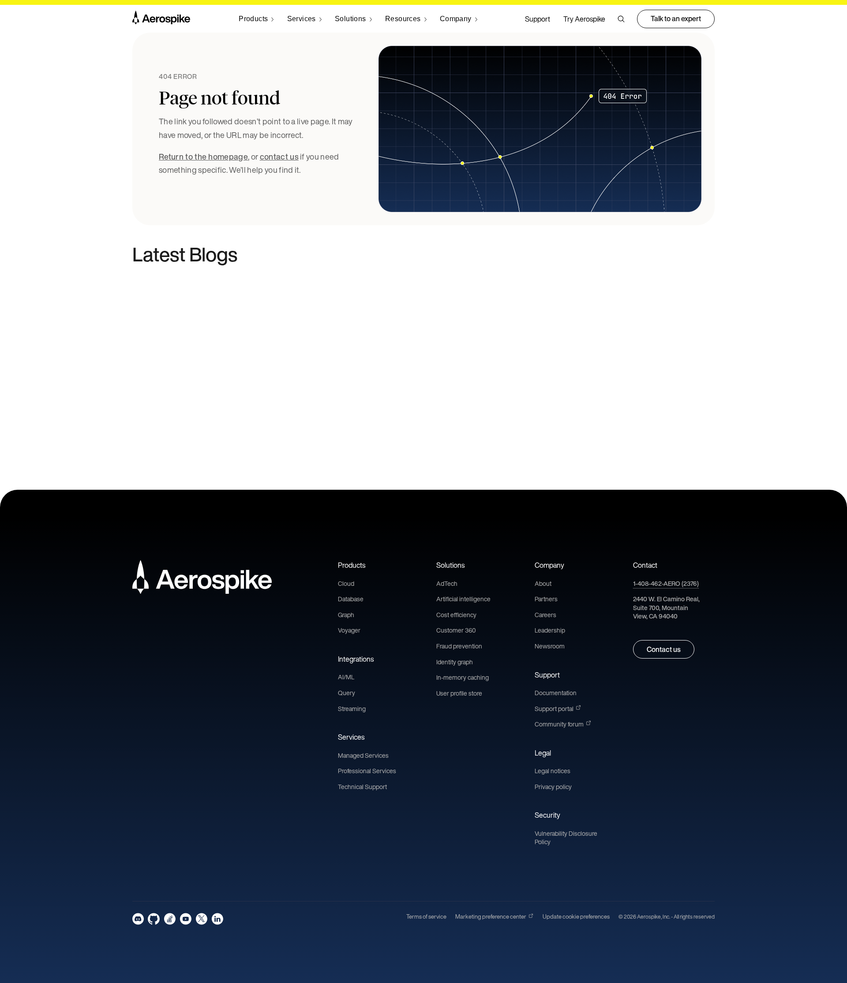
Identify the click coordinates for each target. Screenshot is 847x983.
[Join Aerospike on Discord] (138, 919)
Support (537, 18)
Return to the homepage (203, 156)
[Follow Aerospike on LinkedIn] (217, 919)
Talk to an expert (676, 18)
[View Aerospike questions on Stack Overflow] (170, 919)
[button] (621, 19)
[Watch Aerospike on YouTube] (185, 919)
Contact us (664, 649)
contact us (279, 156)
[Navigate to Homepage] (161, 19)
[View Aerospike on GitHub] (154, 919)
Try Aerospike (584, 18)
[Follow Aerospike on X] (201, 919)
